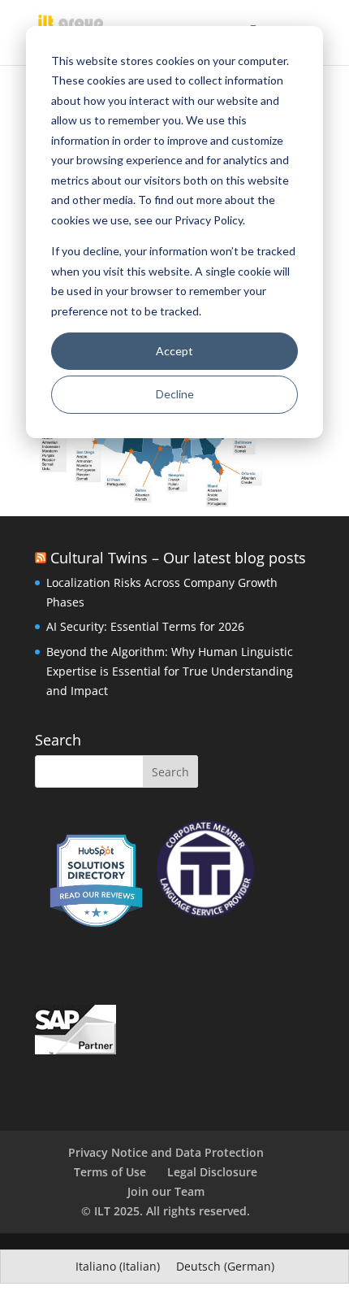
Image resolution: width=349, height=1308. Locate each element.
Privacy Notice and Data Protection (166, 1152)
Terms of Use (110, 1172)
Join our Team (166, 1191)
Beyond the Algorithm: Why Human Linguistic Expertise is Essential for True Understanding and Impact (169, 671)
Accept (174, 351)
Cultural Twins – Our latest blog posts (178, 557)
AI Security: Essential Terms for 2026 (145, 626)
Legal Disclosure (212, 1172)
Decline (175, 394)
